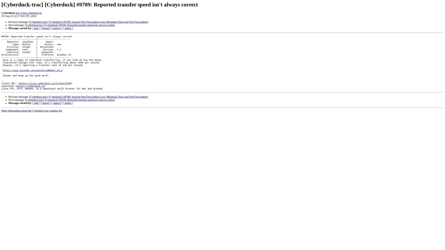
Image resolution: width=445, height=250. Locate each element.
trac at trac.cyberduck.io (28, 12)
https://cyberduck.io (30, 86)
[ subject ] (56, 28)
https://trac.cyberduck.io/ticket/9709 (45, 83)
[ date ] (36, 28)
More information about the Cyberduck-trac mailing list (31, 110)
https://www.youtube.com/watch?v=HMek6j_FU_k (33, 70)
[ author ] (68, 28)
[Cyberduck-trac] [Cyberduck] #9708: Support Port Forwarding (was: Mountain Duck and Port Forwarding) (88, 21)
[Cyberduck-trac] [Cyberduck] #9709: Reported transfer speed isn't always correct (70, 25)
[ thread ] (46, 28)
